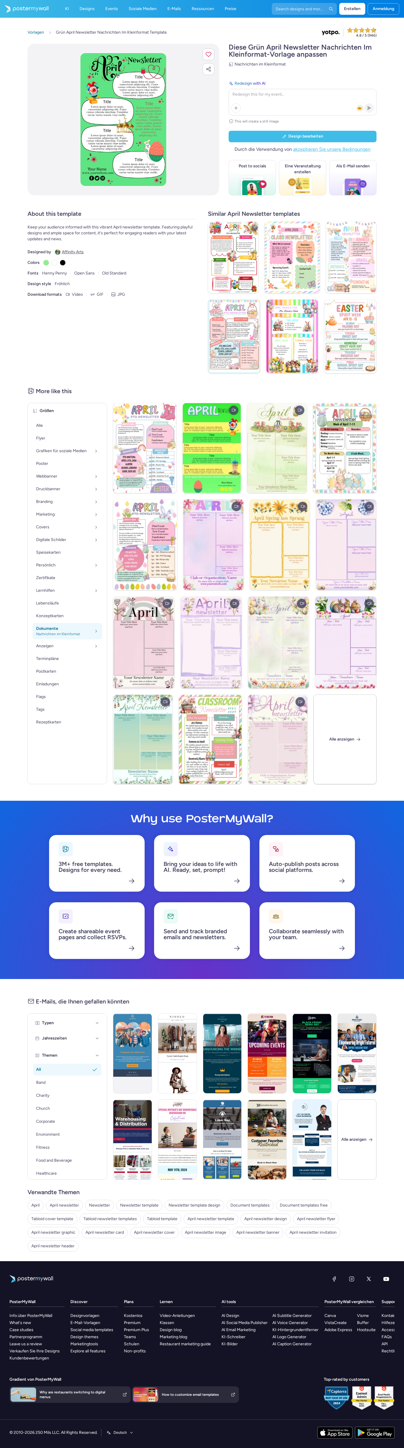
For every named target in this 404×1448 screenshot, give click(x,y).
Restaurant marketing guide (185, 1343)
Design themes (84, 1336)
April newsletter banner (257, 1232)
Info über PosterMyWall (30, 1315)
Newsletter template (139, 1205)
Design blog (171, 1329)
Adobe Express (338, 1329)
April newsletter (64, 1205)
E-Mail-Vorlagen (85, 1322)
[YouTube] (386, 1279)
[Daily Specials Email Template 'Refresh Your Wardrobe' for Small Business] (177, 1053)
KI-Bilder (230, 1343)
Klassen (167, 1322)
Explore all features (88, 1351)
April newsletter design (265, 1218)
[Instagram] (352, 1279)
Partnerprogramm (25, 1336)
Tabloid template (162, 1218)
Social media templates (91, 1329)
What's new (20, 1322)
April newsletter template (211, 1218)
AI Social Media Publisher (245, 1322)
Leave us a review (25, 1343)
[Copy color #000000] (63, 263)
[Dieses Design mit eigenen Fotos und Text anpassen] (123, 119)
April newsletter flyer (316, 1218)
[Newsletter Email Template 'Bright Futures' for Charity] (356, 1053)
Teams (130, 1336)
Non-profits (135, 1351)
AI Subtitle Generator (292, 1315)
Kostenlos (133, 1315)
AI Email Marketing (239, 1329)
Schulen (131, 1343)
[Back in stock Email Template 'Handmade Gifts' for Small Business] (267, 1139)
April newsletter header (53, 1245)
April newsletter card (104, 1232)
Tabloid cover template (52, 1218)
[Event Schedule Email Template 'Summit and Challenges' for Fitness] (267, 1053)
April (35, 1205)
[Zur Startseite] (24, 9)
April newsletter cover (154, 1232)
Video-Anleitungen (177, 1315)
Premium (132, 1322)
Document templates (250, 1205)
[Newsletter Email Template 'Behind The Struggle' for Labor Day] (222, 1139)
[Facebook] (334, 1279)
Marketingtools (84, 1343)
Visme (363, 1315)
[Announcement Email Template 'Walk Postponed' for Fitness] (132, 1053)
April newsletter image (205, 1232)
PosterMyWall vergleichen (349, 1301)
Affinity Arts (73, 251)
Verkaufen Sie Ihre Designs (34, 1351)
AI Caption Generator (292, 1343)
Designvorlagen (84, 1315)
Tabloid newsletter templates (110, 1218)
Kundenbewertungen (29, 1358)
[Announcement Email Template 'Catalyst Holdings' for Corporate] (222, 1053)
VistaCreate (335, 1322)
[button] (208, 54)
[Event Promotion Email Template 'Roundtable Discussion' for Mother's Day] (177, 1139)
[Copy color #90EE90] (46, 263)
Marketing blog (173, 1336)
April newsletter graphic (53, 1232)
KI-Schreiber (233, 1336)
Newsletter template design (194, 1205)
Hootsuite (366, 1329)
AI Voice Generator (290, 1322)
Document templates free (304, 1205)
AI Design (230, 1315)
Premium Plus (136, 1329)
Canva (330, 1315)
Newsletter (99, 1205)
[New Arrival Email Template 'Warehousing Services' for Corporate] (132, 1139)
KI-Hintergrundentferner (295, 1329)
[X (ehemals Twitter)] (369, 1279)
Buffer (363, 1322)
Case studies (21, 1329)
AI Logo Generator (289, 1336)
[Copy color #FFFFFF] (54, 263)
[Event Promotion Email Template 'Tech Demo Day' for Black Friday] (312, 1053)
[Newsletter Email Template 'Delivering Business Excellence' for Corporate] (312, 1139)
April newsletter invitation (313, 1232)
